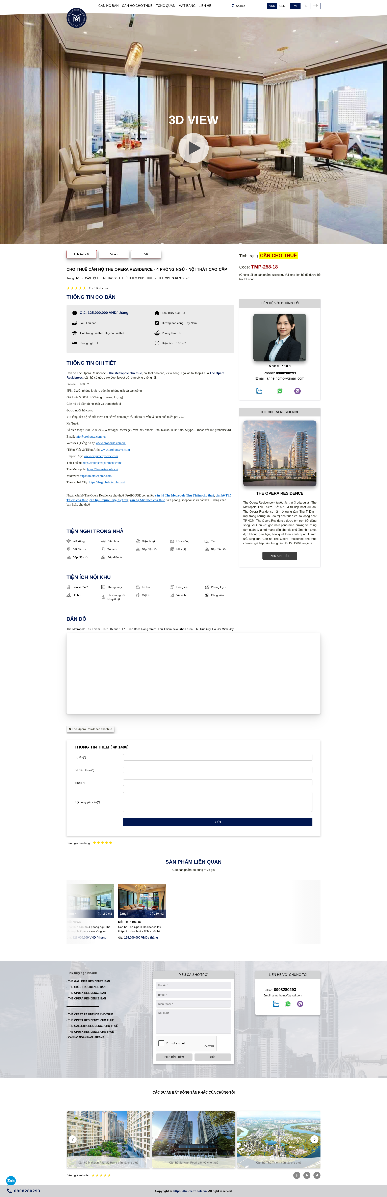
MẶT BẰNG (187, 5)
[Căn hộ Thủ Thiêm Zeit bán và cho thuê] (279, 1139)
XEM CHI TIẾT (279, 555)
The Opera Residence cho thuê (91, 729)
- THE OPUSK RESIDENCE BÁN (86, 992)
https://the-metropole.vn (190, 1191)
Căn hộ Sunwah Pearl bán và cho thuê (108, 1162)
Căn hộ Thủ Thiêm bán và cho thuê (193, 1162)
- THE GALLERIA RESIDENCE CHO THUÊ (92, 1025)
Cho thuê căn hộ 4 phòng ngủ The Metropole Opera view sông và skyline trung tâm (88, 929)
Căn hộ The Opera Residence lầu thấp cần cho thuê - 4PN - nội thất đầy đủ (139, 929)
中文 (315, 5)
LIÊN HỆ (205, 5)
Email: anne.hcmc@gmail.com (279, 378)
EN (305, 5)
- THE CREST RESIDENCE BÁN (86, 987)
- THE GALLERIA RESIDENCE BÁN (88, 981)
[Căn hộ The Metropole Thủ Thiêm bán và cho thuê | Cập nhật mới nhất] (77, 17)
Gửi (218, 822)
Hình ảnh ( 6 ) (82, 254)
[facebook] (276, 1003)
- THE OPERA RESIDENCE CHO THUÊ (90, 1020)
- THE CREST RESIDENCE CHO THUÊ (90, 1014)
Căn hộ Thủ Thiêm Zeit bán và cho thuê (279, 1162)
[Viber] (300, 1004)
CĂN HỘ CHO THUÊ (137, 5)
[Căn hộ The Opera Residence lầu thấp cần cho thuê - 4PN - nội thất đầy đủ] (142, 901)
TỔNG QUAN (165, 5)
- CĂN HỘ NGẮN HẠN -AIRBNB (85, 1037)
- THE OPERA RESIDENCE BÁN (86, 998)
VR (146, 254)
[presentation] (73, 1139)
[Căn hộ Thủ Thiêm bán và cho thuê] (193, 1139)
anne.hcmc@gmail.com (287, 995)
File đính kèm (174, 1057)
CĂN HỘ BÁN (108, 5)
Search (240, 5)
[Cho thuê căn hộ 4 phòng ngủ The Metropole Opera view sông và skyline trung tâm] (90, 901)
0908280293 (285, 989)
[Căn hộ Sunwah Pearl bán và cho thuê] (108, 1139)
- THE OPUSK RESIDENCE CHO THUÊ (90, 1031)
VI (295, 5)
